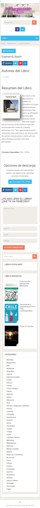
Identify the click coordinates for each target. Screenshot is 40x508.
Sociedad (10, 483)
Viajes (9, 489)
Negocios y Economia (15, 455)
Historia (9, 420)
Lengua (9, 432)
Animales (10, 360)
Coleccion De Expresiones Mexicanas (25, 283)
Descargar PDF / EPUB (21, 182)
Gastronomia (11, 417)
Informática (11, 426)
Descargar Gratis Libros (14, 505)
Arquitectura (9, 51)
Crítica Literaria (12, 389)
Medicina (10, 446)
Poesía (9, 463)
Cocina (9, 380)
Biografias (10, 371)
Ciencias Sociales (13, 377)
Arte (8, 366)
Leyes (9, 434)
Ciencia (9, 374)
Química (9, 472)
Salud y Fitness (12, 480)
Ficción (9, 409)
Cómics (9, 383)
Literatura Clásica (13, 437)
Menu (4, 38)
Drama (9, 397)
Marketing (10, 440)
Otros (7, 77)
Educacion (10, 400)
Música (9, 452)
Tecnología (11, 486)
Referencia (11, 475)
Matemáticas (11, 443)
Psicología (11, 469)
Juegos (9, 429)
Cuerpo (9, 391)
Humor (9, 423)
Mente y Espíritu (13, 449)
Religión (10, 478)
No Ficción (10, 457)
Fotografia (10, 414)
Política (9, 466)
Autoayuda (10, 368)
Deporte (10, 394)
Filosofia (10, 412)
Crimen (9, 386)
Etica (8, 403)
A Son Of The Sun (27, 326)
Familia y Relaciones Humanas (18, 406)
